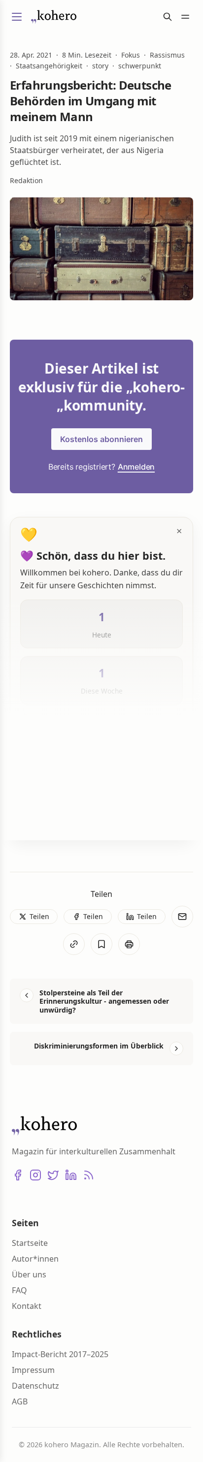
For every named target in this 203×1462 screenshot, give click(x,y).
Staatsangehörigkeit (49, 66)
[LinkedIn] (71, 1175)
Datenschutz (35, 1385)
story (100, 66)
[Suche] (167, 17)
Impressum (33, 1370)
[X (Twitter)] (53, 1175)
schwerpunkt (139, 66)
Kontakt (26, 1306)
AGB (20, 1401)
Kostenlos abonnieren (101, 439)
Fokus (130, 55)
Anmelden (136, 467)
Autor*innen (35, 1258)
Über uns (29, 1274)
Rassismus (167, 55)
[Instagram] (35, 1175)
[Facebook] (18, 1175)
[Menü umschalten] (17, 17)
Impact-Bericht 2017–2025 (60, 1354)
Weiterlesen (54, 816)
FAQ (19, 1290)
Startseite (30, 1243)
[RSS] (89, 1175)
